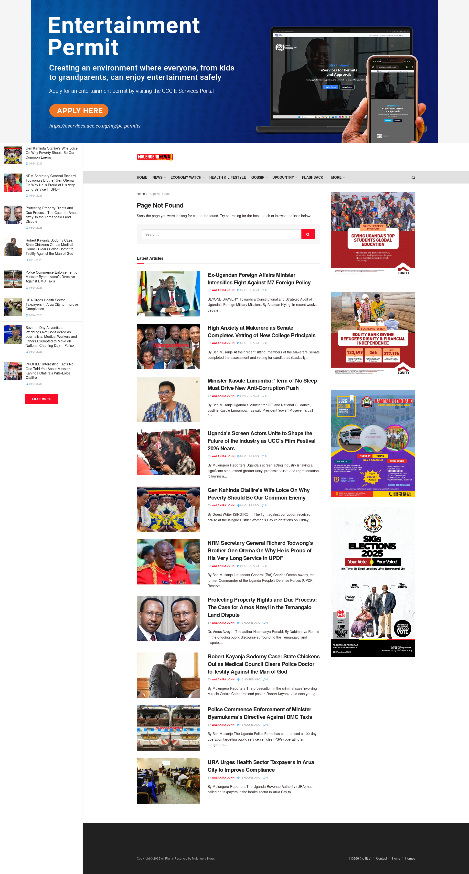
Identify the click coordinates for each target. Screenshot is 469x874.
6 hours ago (249, 395)
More (336, 177)
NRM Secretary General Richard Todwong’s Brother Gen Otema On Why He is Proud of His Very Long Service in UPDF (51, 182)
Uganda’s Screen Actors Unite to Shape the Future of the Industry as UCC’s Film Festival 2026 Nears (261, 440)
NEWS (157, 177)
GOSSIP (257, 177)
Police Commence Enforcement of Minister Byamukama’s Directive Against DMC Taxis (52, 276)
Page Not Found (160, 193)
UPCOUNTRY (283, 177)
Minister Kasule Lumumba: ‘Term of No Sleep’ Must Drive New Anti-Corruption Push (263, 384)
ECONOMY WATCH (186, 177)
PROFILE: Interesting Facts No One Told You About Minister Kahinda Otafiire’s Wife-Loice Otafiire (50, 370)
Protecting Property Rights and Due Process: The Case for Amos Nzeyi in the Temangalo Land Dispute (51, 214)
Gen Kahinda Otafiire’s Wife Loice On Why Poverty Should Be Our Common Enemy (52, 152)
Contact (381, 858)
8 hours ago (249, 456)
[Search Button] (308, 234)
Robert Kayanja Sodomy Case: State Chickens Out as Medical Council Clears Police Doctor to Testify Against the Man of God (50, 247)
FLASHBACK (312, 177)
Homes (410, 858)
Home (142, 177)
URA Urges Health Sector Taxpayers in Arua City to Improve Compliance (52, 304)
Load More (41, 399)
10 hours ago (249, 622)
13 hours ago (249, 777)
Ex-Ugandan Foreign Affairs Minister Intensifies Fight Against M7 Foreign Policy (260, 278)
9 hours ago (249, 505)
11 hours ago (249, 724)
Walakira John (223, 290)
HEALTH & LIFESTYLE (227, 177)
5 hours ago (249, 290)
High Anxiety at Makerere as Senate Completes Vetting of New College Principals (261, 331)
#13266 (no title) (360, 858)
